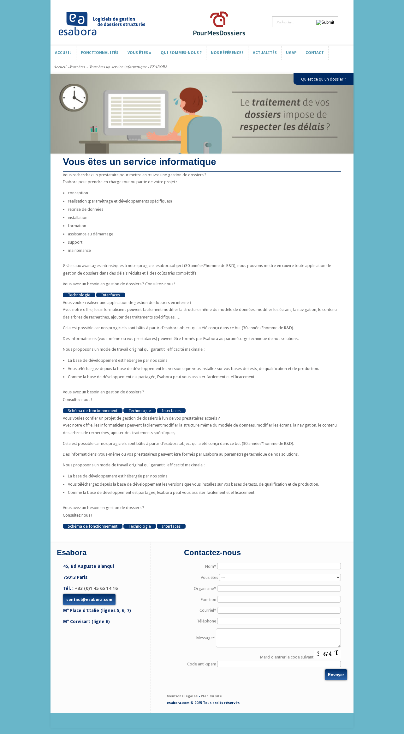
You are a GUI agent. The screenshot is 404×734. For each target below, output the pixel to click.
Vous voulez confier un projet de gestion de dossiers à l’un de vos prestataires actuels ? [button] (141, 418)
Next (350, 114)
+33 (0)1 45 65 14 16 (96, 588)
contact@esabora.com (89, 599)
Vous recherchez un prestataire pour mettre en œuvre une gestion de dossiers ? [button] (134, 175)
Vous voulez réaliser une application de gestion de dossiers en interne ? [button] (127, 302)
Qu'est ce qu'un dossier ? (323, 79)
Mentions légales (182, 696)
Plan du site (211, 696)
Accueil (60, 67)
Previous (54, 114)
